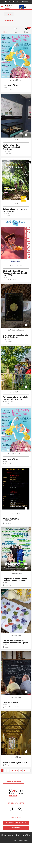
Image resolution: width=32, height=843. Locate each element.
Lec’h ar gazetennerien (21, 840)
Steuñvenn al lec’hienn (23, 835)
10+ (12, 770)
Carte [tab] (15, 32)
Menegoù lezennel (7, 835)
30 (21, 770)
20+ (16, 770)
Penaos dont (16, 828)
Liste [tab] (5, 32)
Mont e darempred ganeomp (16, 823)
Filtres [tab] (26, 32)
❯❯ (28, 770)
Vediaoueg (25, 2)
